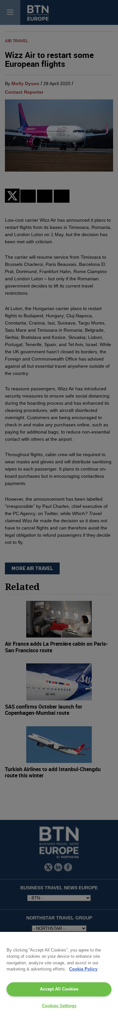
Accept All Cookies (59, 989)
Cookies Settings (59, 1005)
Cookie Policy (83, 969)
